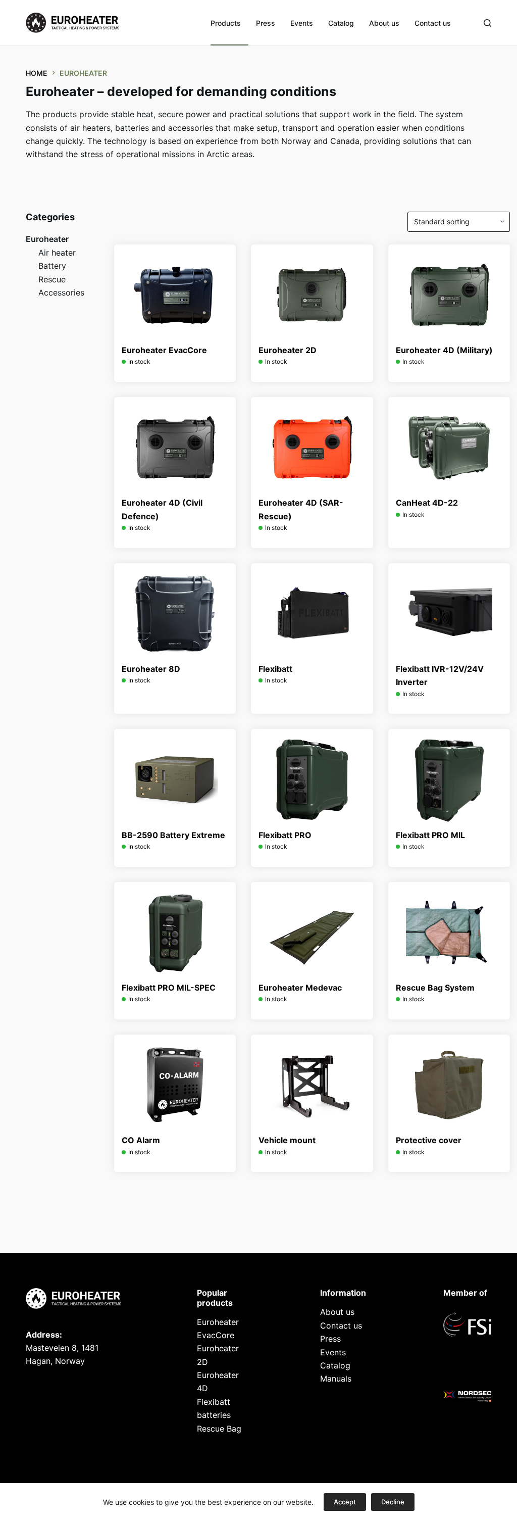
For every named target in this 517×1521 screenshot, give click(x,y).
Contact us (341, 1325)
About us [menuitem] (384, 23)
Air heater (57, 253)
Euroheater (47, 239)
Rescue (52, 279)
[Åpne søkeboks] (487, 23)
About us (337, 1312)
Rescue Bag (219, 1429)
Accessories (61, 292)
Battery (52, 266)
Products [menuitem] (226, 23)
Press (330, 1339)
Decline (392, 1502)
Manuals (335, 1378)
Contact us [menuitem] (433, 23)
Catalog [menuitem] (341, 23)
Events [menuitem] (301, 23)
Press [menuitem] (265, 23)
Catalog (335, 1365)
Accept (345, 1502)
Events (333, 1352)
